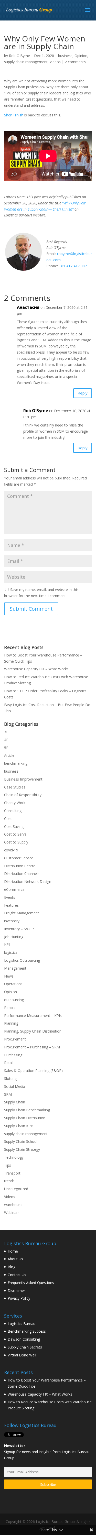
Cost (8, 818)
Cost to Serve (15, 834)
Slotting (10, 1078)
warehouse (13, 1204)
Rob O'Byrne (19, 55)
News (9, 976)
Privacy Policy (19, 1298)
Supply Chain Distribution (24, 1117)
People (10, 1007)
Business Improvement (23, 779)
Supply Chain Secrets (25, 1347)
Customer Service (18, 858)
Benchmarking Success (27, 1331)
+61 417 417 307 (73, 266)
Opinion (80, 55)
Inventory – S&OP (19, 928)
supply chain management (26, 61)
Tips (7, 1165)
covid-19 (11, 850)
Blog (11, 1266)
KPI (7, 944)
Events (9, 897)
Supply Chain (14, 1102)
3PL (7, 731)
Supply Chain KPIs (19, 1125)
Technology (14, 1157)
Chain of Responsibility (22, 794)
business (65, 55)
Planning (11, 1023)
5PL (7, 747)
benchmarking (15, 763)
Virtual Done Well (22, 1355)
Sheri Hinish (13, 115)
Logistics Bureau (21, 1323)
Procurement (15, 1039)
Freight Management (21, 913)
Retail (8, 1062)
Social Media (14, 1086)
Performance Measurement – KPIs (33, 1015)
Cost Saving (14, 826)
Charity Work (14, 802)
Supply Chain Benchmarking (27, 1110)
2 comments (75, 61)
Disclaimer (16, 1290)
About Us (15, 1258)
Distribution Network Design (27, 881)
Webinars (11, 1212)
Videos (55, 61)
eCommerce (14, 889)
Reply (83, 393)
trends (9, 1180)
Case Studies (14, 787)
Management (15, 968)
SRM (8, 1094)
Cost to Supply (16, 842)
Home (13, 1251)
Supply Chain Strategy (22, 1149)
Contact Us (17, 1274)
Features (11, 905)
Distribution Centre (19, 865)
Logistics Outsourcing (22, 960)
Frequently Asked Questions (31, 1282)
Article (9, 755)
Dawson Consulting (24, 1339)
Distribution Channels (21, 873)
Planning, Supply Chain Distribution (32, 1031)
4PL (7, 739)
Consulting (13, 810)
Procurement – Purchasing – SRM (32, 1047)
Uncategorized (16, 1188)
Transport (12, 1173)
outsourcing (14, 999)
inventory (11, 920)
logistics (10, 952)
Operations (13, 983)
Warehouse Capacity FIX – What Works (36, 668)
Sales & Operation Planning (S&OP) (33, 1070)
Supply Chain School (20, 1141)
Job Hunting (13, 936)
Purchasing (13, 1054)
